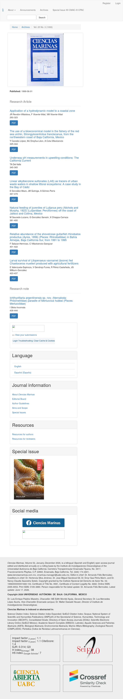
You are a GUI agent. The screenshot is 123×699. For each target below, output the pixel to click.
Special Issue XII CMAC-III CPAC (68, 9)
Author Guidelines (20, 403)
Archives (44, 9)
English (17, 366)
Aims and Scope (20, 407)
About (23, 394)
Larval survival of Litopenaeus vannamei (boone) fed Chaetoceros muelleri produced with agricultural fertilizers (44, 261)
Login (118, 3)
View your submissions (26, 334)
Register (107, 3)
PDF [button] (14, 122)
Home (15, 27)
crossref (88, 678)
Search (42, 17)
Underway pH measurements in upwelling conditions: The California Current (44, 159)
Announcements (28, 9)
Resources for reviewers (23, 438)
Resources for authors (22, 434)
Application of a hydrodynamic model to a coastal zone (42, 110)
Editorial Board (19, 398)
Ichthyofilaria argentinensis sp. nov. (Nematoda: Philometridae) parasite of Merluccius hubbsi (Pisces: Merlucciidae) (41, 301)
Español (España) (22, 372)
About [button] (11, 9)
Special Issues (19, 412)
